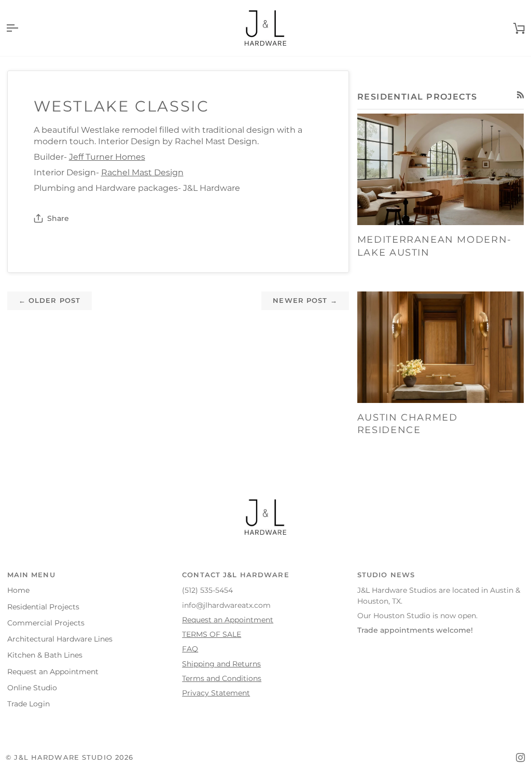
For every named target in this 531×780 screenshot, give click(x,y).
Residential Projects (43, 607)
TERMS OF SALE (211, 634)
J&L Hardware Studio (63, 757)
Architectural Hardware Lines (60, 639)
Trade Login (28, 704)
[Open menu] (21, 28)
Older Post (50, 300)
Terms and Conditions (221, 678)
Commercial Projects (46, 623)
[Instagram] (520, 757)
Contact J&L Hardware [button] (235, 575)
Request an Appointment (53, 671)
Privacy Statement (216, 693)
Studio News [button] (386, 575)
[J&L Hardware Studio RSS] (520, 95)
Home (18, 590)
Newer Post (305, 300)
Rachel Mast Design (142, 172)
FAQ (190, 649)
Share (58, 218)
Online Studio (32, 688)
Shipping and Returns (221, 664)
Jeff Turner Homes (107, 157)
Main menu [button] (31, 575)
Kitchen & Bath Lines (44, 655)
